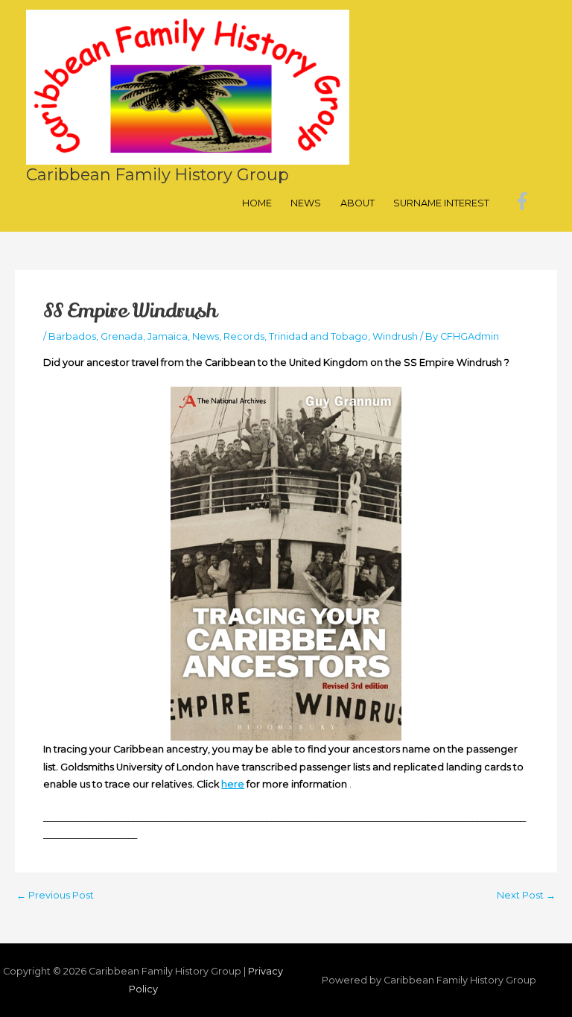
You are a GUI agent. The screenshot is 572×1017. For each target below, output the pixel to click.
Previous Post (55, 896)
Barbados (72, 336)
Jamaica (167, 336)
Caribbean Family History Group (157, 174)
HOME (257, 203)
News (205, 336)
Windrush (395, 336)
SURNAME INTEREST (441, 203)
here (232, 784)
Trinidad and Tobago (318, 336)
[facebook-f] (524, 201)
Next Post (526, 896)
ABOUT (357, 203)
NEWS (305, 203)
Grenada (122, 336)
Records (243, 336)
